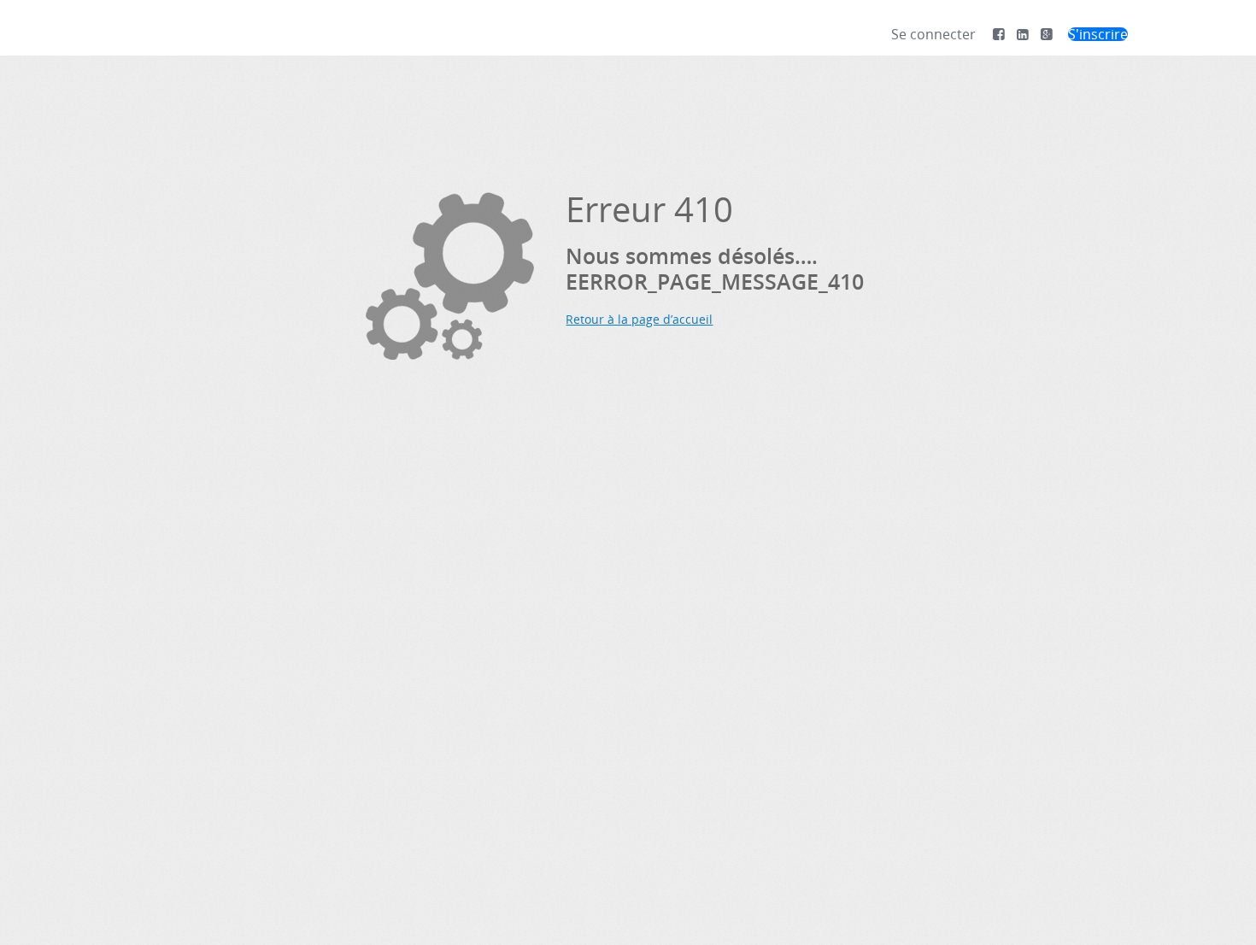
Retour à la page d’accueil (639, 319)
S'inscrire (1098, 34)
